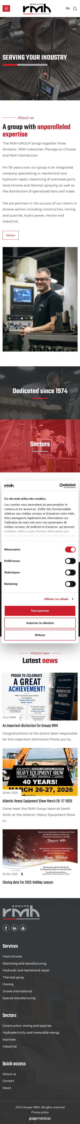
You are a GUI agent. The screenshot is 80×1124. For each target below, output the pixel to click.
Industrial (10, 1046)
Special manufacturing (19, 998)
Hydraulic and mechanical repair (26, 970)
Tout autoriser (40, 610)
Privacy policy (40, 1112)
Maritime (9, 1039)
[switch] (70, 561)
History (10, 235)
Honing (8, 984)
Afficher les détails (56, 599)
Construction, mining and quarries (27, 1026)
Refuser (40, 635)
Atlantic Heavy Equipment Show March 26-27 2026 (37, 801)
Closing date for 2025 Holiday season (28, 882)
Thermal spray (13, 977)
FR (67, 8)
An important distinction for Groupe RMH (30, 725)
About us (9, 1074)
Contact (8, 1081)
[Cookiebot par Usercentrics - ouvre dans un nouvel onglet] (59, 485)
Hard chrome (12, 956)
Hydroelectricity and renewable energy (31, 1032)
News (7, 1088)
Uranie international (17, 991)
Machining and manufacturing (24, 963)
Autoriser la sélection (40, 623)
